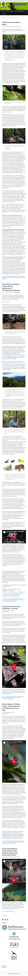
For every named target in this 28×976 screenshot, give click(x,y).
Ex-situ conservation (9, 696)
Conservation (20, 599)
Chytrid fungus (14, 599)
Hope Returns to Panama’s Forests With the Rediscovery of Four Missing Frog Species (11, 287)
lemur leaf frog (7, 843)
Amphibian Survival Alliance (7, 907)
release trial (15, 276)
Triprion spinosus (13, 601)
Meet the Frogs (21, 11)
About (8, 11)
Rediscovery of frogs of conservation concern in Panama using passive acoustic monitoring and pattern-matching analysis (14, 593)
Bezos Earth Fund (11, 277)
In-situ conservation (9, 276)
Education (7, 911)
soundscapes (6, 601)
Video (9, 842)
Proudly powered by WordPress (14, 973)
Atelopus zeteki (5, 277)
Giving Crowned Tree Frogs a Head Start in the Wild (11, 607)
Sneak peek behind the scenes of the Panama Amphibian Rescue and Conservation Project (10, 852)
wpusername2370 (17, 26)
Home (3, 11)
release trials (13, 843)
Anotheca (19, 697)
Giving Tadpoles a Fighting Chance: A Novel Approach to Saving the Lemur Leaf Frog (11, 707)
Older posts (4, 915)
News (16, 11)
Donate (11, 11)
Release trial (22, 277)
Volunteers (4, 13)
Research (20, 276)
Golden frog (17, 277)
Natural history (16, 598)
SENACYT (4, 278)
